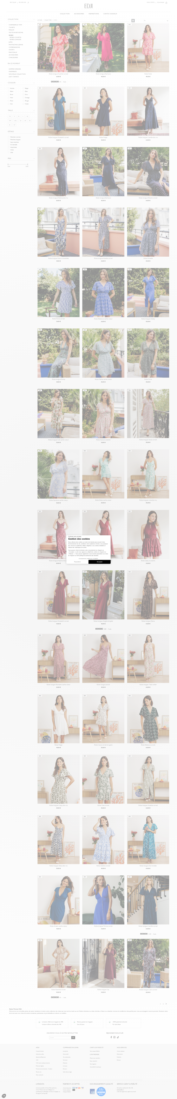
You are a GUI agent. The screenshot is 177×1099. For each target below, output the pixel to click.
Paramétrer (77, 562)
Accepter (99, 562)
